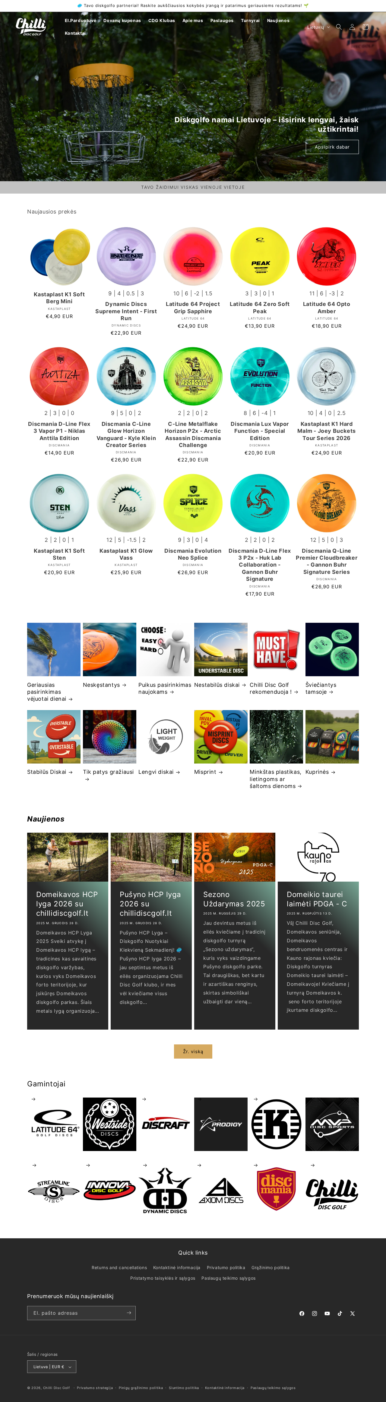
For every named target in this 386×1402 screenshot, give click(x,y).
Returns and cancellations (119, 1267)
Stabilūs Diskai (46, 772)
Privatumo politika (226, 1267)
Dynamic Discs (165, 1165)
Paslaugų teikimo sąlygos (228, 1278)
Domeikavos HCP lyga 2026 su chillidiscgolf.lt (67, 904)
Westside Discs (109, 1099)
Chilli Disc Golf (332, 1165)
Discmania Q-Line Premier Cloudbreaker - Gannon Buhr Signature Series (326, 561)
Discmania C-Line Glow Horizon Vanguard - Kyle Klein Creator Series (126, 434)
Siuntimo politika (184, 1388)
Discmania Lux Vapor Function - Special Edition (260, 431)
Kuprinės (317, 772)
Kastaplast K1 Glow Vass (126, 554)
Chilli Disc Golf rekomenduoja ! (271, 688)
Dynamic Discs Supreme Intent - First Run (126, 311)
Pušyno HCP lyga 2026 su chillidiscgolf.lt (150, 904)
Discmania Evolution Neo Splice (192, 554)
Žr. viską (193, 1051)
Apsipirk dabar (332, 147)
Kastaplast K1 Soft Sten (59, 554)
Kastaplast (276, 1099)
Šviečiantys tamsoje (321, 688)
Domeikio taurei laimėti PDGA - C (317, 899)
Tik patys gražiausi (108, 772)
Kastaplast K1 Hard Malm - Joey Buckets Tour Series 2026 (326, 431)
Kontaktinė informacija (177, 1267)
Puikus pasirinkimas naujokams (164, 688)
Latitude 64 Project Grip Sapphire (193, 307)
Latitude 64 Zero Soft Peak (260, 307)
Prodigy (221, 1099)
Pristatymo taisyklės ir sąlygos (162, 1278)
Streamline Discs (54, 1165)
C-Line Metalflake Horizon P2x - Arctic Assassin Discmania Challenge (193, 434)
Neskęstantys (101, 685)
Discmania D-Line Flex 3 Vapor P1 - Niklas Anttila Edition (59, 431)
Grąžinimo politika (271, 1267)
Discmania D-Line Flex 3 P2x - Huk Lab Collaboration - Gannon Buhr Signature (260, 565)
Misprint (205, 772)
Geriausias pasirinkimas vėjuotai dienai (46, 692)
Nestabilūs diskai (217, 685)
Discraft (165, 1099)
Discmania (276, 1165)
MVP (332, 1099)
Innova (109, 1165)
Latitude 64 (54, 1099)
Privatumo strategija (95, 1388)
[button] (339, 27)
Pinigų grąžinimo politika (141, 1388)
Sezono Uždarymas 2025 (234, 899)
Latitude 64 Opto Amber (326, 307)
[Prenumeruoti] (128, 1313)
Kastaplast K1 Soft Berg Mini (59, 297)
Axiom (221, 1165)
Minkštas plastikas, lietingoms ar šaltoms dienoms (275, 779)
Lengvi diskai (156, 772)
